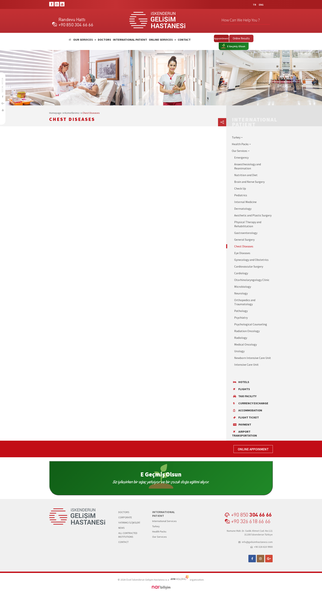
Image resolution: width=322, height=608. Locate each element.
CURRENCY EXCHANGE (253, 403)
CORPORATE (125, 517)
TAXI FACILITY (247, 396)
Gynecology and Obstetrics (251, 260)
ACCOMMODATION (250, 410)
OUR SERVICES (83, 39)
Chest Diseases (91, 113)
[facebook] (51, 4)
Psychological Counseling (250, 324)
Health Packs (159, 531)
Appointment (221, 38)
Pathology (241, 311)
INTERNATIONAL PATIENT (130, 39)
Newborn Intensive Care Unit (252, 358)
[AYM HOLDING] (179, 579)
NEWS (121, 527)
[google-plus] (2, 103)
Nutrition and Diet (246, 175)
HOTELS (243, 382)
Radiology (240, 338)
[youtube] (62, 4)
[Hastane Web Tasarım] (161, 587)
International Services (164, 521)
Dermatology (242, 208)
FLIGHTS (244, 389)
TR (254, 4)
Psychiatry (241, 317)
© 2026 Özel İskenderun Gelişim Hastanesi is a (144, 579)
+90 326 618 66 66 (250, 521)
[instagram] (57, 4)
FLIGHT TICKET (248, 417)
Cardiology (241, 273)
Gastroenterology (245, 233)
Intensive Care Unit (246, 364)
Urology (239, 351)
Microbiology (242, 286)
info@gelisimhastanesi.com (257, 542)
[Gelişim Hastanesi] (70, 39)
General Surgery (244, 239)
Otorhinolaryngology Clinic (251, 280)
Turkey (156, 526)
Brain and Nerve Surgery (249, 182)
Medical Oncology (245, 344)
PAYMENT (245, 424)
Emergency (241, 157)
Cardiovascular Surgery (248, 266)
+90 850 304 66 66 (76, 24)
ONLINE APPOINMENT (253, 449)
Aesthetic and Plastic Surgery (253, 215)
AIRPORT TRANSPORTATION (244, 433)
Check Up (240, 188)
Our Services (159, 536)
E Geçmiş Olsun (236, 46)
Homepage (55, 113)
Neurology (241, 293)
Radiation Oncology (247, 331)
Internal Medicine (245, 202)
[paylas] (222, 122)
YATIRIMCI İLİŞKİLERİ (129, 522)
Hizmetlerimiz (72, 113)
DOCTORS (104, 39)
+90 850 (251, 514)
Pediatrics (240, 195)
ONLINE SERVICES (161, 39)
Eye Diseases (242, 253)
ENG (261, 4)
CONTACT (184, 39)
